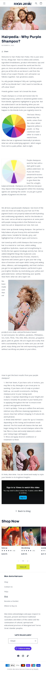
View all (23, 567)
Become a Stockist (11, 601)
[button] (4, 3)
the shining (25, 548)
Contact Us (8, 587)
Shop (6, 582)
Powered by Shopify (31, 669)
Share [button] (6, 51)
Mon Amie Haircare (19, 669)
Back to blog (24, 511)
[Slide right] (27, 561)
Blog (6, 596)
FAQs (6, 592)
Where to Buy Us (10, 606)
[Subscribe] (35, 640)
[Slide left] (18, 561)
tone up (4, 548)
